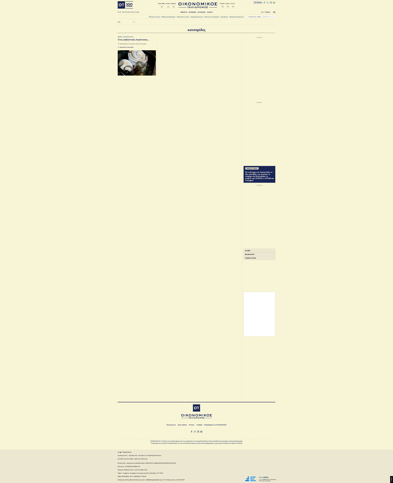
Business (192, 12)
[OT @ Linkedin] (274, 2)
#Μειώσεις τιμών (183, 17)
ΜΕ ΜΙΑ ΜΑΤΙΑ (249, 254)
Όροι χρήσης (182, 425)
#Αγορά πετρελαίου (236, 17)
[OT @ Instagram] (271, 2)
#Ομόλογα (224, 17)
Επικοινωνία (171, 425)
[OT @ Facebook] (264, 2)
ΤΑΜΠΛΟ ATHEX (250, 258)
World (210, 12)
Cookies (199, 425)
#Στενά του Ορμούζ (211, 17)
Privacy (191, 425)
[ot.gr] (197, 7)
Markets (183, 12)
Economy (201, 12)
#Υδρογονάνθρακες (168, 17)
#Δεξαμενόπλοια (197, 17)
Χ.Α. (119, 22)
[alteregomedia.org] (250, 481)
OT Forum (258, 2)
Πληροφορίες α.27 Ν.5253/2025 (215, 425)
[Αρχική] (125, 5)
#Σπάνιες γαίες (154, 17)
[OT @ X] (268, 2)
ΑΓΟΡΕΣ (247, 251)
